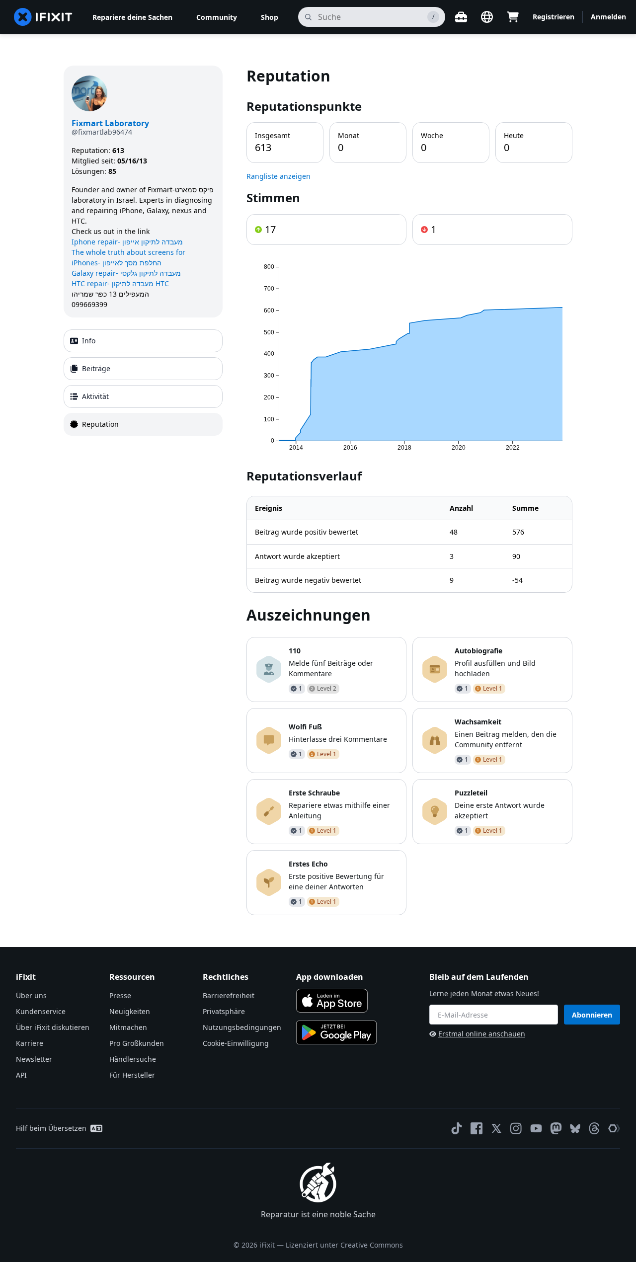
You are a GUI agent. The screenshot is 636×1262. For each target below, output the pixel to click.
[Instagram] (516, 1128)
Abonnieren (592, 1015)
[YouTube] (536, 1128)
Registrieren (553, 16)
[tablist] (143, 382)
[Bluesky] (575, 1128)
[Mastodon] (556, 1128)
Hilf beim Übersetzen (51, 1128)
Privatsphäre (224, 1011)
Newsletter (34, 1059)
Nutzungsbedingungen (242, 1027)
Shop (269, 17)
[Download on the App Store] (332, 1001)
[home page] (43, 17)
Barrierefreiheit (228, 995)
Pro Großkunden (136, 1043)
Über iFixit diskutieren (52, 1027)
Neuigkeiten (129, 1011)
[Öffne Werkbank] (461, 17)
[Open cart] (513, 17)
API (21, 1075)
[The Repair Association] (614, 1128)
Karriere (29, 1043)
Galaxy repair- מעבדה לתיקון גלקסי (126, 273)
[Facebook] (476, 1128)
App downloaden (329, 976)
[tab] (143, 340)
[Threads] (594, 1128)
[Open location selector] (487, 17)
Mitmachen (128, 1027)
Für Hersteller (132, 1075)
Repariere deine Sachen (132, 17)
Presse (120, 995)
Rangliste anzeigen (278, 176)
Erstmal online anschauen (481, 1033)
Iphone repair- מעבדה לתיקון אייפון (127, 241)
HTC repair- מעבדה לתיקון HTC (120, 283)
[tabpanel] (409, 490)
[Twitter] (496, 1128)
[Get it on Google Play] (336, 1032)
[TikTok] (457, 1128)
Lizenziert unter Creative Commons (344, 1245)
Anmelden (608, 16)
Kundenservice (41, 1011)
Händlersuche (132, 1059)
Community (216, 17)
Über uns (31, 995)
